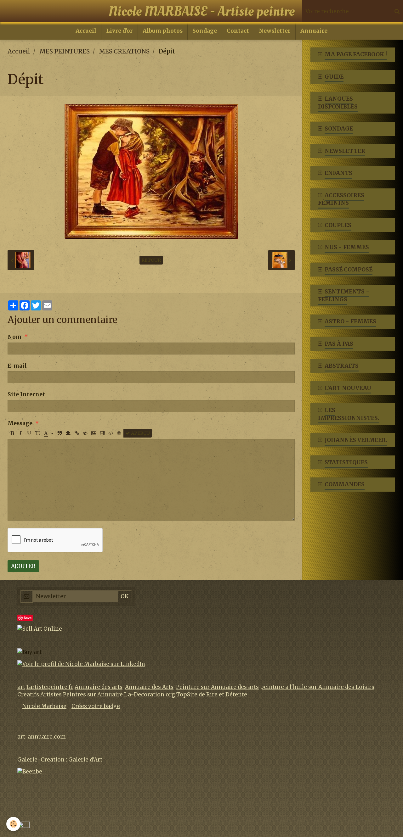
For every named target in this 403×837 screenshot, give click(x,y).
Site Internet (26, 394)
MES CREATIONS (124, 51)
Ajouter (23, 566)
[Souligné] (29, 433)
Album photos (163, 30)
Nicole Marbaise (44, 706)
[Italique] (20, 433)
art (21, 687)
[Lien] (76, 433)
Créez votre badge (95, 706)
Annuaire (313, 30)
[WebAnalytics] (23, 825)
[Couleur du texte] (48, 433)
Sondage (204, 30)
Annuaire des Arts (149, 687)
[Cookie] (13, 824)
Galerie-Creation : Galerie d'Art (59, 759)
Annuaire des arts (98, 687)
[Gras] (12, 433)
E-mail (17, 365)
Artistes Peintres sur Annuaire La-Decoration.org (107, 694)
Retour (151, 260)
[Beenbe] (29, 771)
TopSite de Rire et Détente (211, 694)
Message (20, 423)
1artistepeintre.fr (49, 687)
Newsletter (275, 30)
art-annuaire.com (41, 736)
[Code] (110, 433)
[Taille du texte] (37, 433)
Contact (238, 30)
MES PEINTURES (64, 51)
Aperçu (140, 433)
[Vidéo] (102, 433)
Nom (14, 336)
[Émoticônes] (119, 433)
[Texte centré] (68, 433)
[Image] (93, 433)
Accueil (86, 30)
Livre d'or (119, 30)
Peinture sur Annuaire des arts (217, 687)
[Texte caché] (85, 433)
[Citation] (59, 433)
